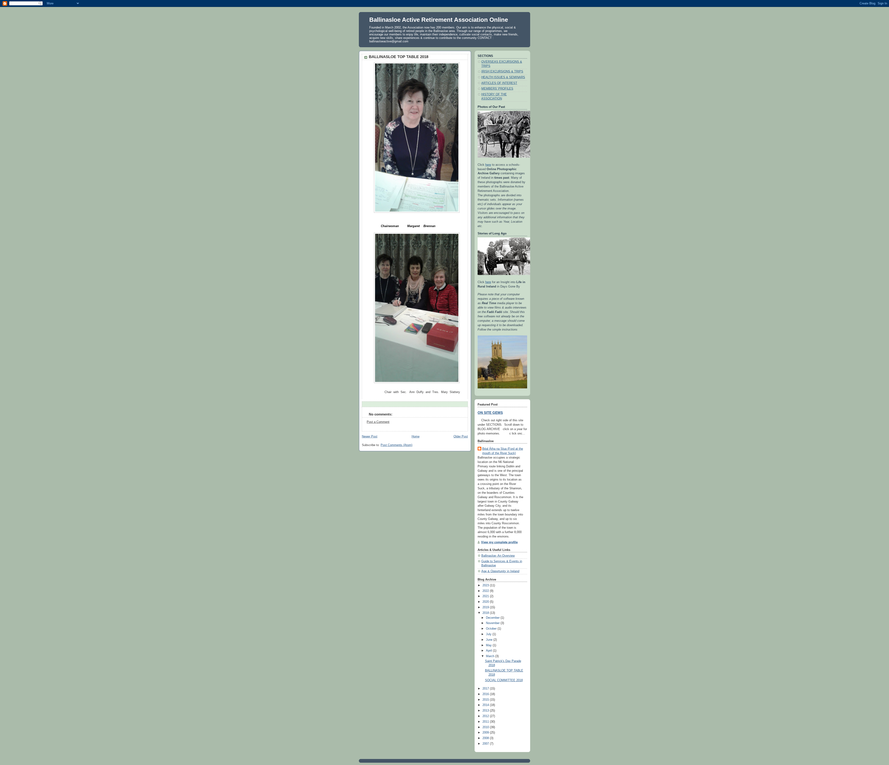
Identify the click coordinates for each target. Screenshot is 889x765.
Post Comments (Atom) (396, 445)
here (488, 164)
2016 (486, 694)
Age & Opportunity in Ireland (500, 571)
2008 (486, 738)
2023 (486, 585)
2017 (486, 688)
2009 (486, 732)
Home (415, 436)
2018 (486, 613)
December (493, 617)
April (489, 650)
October (492, 628)
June (489, 639)
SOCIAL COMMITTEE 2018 (504, 680)
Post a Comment (378, 422)
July (489, 634)
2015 (486, 699)
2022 (486, 591)
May (489, 645)
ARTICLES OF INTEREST (499, 83)
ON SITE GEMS (490, 413)
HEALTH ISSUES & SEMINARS (503, 77)
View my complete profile (499, 542)
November (493, 623)
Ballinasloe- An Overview (498, 555)
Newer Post (369, 436)
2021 (486, 596)
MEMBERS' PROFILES (497, 88)
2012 (486, 716)
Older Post (461, 436)
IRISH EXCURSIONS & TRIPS (502, 71)
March (490, 656)
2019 (486, 607)
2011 (486, 721)
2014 (486, 705)
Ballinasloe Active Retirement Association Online (438, 19)
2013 (486, 710)
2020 (486, 601)
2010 (486, 727)
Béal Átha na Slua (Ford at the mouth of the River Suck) (502, 451)
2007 (486, 743)
